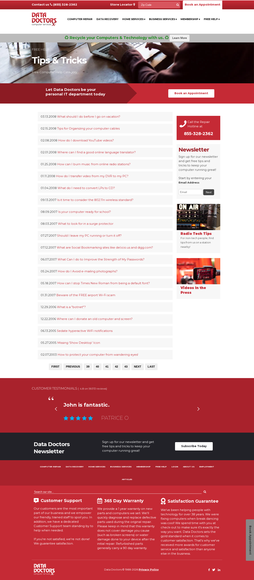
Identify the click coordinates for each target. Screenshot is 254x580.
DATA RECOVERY (75, 467)
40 (97, 366)
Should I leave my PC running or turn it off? (89, 235)
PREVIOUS (73, 366)
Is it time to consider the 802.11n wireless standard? (95, 200)
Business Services (163, 19)
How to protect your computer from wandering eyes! (98, 354)
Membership (190, 19)
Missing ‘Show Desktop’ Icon (78, 343)
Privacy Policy (149, 569)
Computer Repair (79, 19)
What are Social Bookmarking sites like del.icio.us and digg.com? (105, 247)
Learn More (179, 37)
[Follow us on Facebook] (209, 570)
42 (116, 366)
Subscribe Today (194, 446)
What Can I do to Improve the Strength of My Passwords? (101, 259)
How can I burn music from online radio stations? (94, 164)
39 (87, 366)
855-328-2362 (198, 133)
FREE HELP (161, 467)
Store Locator (121, 4)
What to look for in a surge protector (85, 224)
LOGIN (174, 467)
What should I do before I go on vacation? (88, 116)
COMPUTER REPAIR (50, 467)
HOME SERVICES (96, 467)
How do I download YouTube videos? (86, 140)
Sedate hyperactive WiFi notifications (85, 331)
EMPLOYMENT (206, 467)
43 (126, 366)
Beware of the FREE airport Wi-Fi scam (85, 295)
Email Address (189, 182)
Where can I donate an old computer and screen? (95, 319)
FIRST (55, 366)
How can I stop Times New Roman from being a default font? (103, 283)
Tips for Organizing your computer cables (88, 128)
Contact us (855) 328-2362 (54, 4)
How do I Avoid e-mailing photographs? (87, 271)
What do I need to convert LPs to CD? (86, 188)
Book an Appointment (202, 4)
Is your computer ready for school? (84, 212)
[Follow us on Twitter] (213, 570)
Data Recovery (107, 19)
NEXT (137, 366)
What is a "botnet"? (71, 307)
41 (107, 366)
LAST (151, 366)
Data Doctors (44, 569)
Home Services (133, 19)
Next (198, 414)
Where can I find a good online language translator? (96, 152)
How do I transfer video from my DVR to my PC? (92, 176)
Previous (56, 414)
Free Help (212, 19)
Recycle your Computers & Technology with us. (127, 37)
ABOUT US (188, 467)
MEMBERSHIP (143, 467)
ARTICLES (127, 479)
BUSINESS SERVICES (121, 467)
